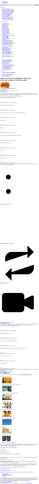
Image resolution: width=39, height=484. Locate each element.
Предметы (5, 29)
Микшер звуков (7, 59)
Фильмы (5, 36)
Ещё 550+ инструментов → (4, 323)
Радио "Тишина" (6, 68)
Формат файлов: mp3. (3, 91)
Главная (3, 1)
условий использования (15, 462)
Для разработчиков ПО (7, 40)
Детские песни (7, 51)
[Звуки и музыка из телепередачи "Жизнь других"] (7, 391)
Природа (5, 28)
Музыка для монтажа (7, 46)
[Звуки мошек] (7, 424)
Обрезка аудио (6, 8)
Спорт (4, 39)
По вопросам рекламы (8, 74)
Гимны (5, 47)
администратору (3, 458)
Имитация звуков (6, 62)
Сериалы (5, 37)
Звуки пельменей (5, 401)
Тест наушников (8, 13)
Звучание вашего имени (8, 66)
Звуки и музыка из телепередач (9, 88)
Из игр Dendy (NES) (7, 41)
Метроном (5, 63)
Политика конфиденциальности (5, 482)
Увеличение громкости (8, 9)
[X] (5, 372)
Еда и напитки (6, 30)
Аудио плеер (6, 67)
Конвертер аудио (8, 10)
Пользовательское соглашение (7, 474)
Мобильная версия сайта (6, 475)
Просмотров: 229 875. (3, 450)
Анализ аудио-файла (7, 65)
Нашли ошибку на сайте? (4, 468)
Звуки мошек (4, 426)
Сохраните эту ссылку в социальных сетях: (7, 371)
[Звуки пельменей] (7, 399)
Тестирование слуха (8, 64)
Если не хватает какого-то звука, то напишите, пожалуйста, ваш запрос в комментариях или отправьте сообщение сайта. (18, 458)
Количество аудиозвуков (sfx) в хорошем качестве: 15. (9, 447)
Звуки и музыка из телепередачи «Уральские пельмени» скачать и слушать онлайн (15, 79)
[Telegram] (3, 372)
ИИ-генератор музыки (7, 18)
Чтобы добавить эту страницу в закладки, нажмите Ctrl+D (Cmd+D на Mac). (12, 467)
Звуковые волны (7, 60)
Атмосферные (6, 24)
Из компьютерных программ (8, 43)
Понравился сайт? (3, 369)
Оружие (5, 34)
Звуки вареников (5, 434)
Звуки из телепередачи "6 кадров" (7, 409)
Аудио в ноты (5, 16)
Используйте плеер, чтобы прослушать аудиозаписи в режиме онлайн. (11, 96)
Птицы (5, 27)
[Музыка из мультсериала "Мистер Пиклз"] (6, 440)
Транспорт (5, 31)
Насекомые (5, 26)
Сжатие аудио (7, 14)
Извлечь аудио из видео (7, 12)
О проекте (4, 476)
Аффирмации (6, 49)
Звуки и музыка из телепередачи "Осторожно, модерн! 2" (11, 384)
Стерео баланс (6, 69)
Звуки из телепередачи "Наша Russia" (8, 72)
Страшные (5, 23)
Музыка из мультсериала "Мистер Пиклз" (9, 442)
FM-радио (5, 50)
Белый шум (6, 15)
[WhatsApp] (7, 372)
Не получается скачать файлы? (5, 470)
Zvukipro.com (10, 481)
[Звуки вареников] (7, 433)
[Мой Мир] (9, 372)
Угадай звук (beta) (6, 61)
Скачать (1, 101)
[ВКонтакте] (1, 372)
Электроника (6, 33)
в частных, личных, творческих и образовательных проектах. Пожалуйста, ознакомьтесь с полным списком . (18, 462)
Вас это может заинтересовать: (5, 376)
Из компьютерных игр (7, 42)
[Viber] (6, 372)
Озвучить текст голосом (7, 19)
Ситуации (5, 32)
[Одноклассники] (2, 372)
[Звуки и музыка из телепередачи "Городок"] (7, 416)
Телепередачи (6, 38)
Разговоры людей (6, 48)
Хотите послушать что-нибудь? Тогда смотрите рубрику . (16, 374)
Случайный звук (5, 2)
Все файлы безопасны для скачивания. (6, 459)
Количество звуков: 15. (4, 89)
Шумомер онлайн (7, 11)
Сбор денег (6, 55)
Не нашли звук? (8, 56)
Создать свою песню (8, 17)
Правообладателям (5, 473)
